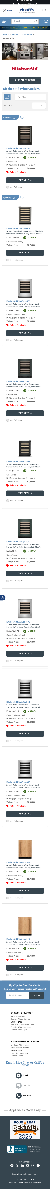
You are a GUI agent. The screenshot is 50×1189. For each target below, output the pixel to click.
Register (36, 995)
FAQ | (32, 1179)
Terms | (19, 1179)
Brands (15, 34)
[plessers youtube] (27, 1165)
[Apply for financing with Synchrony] (25, 28)
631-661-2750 (16, 1022)
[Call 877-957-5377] (46, 10)
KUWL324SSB (12, 711)
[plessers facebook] (11, 1165)
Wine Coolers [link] (9, 38)
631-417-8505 (16, 1050)
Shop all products (25, 80)
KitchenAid (27, 34)
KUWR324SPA (12, 871)
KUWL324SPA (12, 948)
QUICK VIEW (25, 136)
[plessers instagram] (32, 1165)
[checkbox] (7, 187)
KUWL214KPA (12, 237)
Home (6, 34)
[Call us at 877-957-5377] (19, 1096)
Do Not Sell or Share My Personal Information (25, 1182)
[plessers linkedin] (22, 1165)
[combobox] (30, 97)
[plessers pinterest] (38, 1165)
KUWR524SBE (12, 471)
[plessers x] (17, 1165)
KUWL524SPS (12, 631)
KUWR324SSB (12, 791)
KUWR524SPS (12, 310)
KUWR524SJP (12, 390)
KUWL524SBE (12, 157)
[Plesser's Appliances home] (26, 10)
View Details (25, 180)
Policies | (26, 1179)
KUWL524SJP (12, 551)
